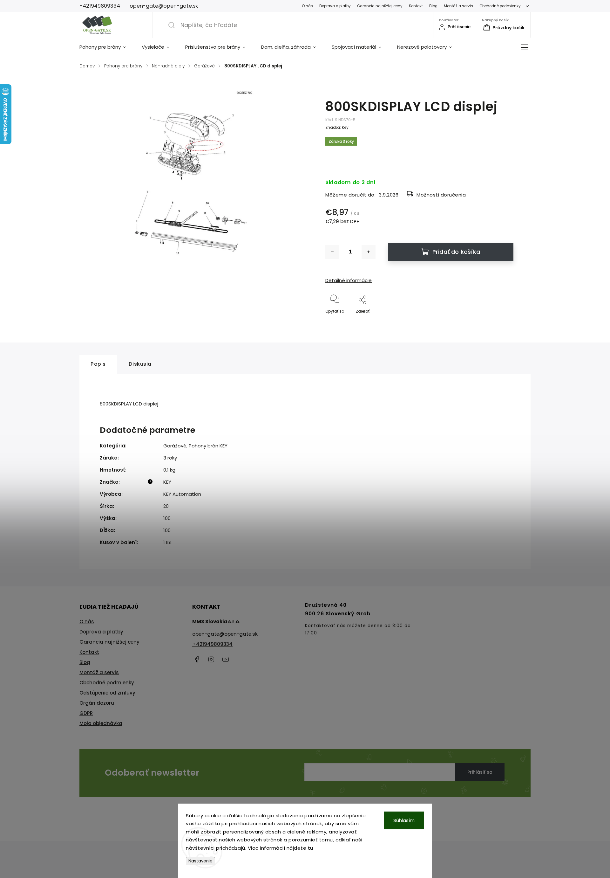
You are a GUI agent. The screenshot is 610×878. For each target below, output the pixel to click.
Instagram (211, 659)
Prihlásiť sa (479, 772)
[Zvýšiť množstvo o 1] (369, 252)
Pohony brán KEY (208, 445)
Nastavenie (200, 861)
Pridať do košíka (456, 252)
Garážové (174, 445)
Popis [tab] (98, 364)
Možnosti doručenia (441, 194)
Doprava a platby (335, 6)
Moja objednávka (100, 723)
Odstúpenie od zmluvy (107, 692)
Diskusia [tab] (140, 364)
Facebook (197, 659)
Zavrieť (501, 321)
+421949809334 (212, 644)
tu (310, 848)
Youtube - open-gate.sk (225, 659)
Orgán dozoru (96, 703)
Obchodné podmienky (500, 6)
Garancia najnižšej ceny (380, 6)
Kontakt (416, 6)
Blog (433, 6)
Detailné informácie (348, 280)
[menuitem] (106, 47)
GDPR (86, 713)
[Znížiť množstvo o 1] (332, 252)
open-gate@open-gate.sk (225, 634)
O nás (307, 6)
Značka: (337, 127)
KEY (167, 482)
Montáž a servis (458, 6)
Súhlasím (404, 820)
